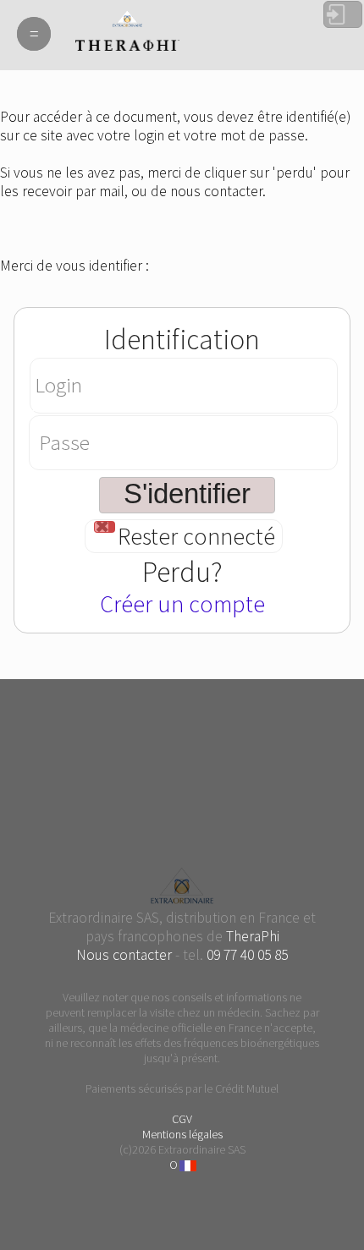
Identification (182, 339)
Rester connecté (196, 536)
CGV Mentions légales (182, 1126)
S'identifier (342, 14)
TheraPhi (252, 936)
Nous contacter (124, 955)
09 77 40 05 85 (247, 955)
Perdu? (182, 571)
